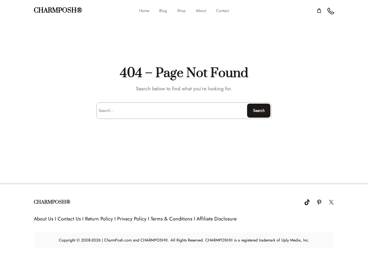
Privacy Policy (131, 218)
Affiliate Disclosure (217, 218)
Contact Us (69, 218)
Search (259, 110)
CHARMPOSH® (58, 11)
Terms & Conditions (171, 218)
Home (144, 11)
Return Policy (99, 218)
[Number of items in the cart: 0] (319, 10)
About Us (43, 218)
